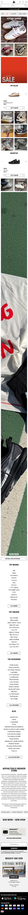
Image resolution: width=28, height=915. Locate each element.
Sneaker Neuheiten (17, 812)
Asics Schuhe (14, 699)
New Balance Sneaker (14, 670)
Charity (14, 719)
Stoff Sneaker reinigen (14, 731)
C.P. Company (14, 587)
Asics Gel (14, 630)
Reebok (14, 578)
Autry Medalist (14, 618)
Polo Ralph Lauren (14, 590)
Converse (14, 580)
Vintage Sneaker (14, 739)
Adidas (14, 573)
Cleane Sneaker (14, 684)
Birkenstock (14, 597)
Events (14, 724)
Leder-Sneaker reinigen (14, 734)
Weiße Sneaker (14, 665)
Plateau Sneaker (14, 679)
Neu (3, 13)
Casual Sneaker (14, 677)
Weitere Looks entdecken (12, 558)
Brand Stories (14, 717)
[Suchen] (25, 5)
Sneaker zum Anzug (14, 748)
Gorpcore (14, 751)
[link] (14, 2)
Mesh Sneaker (14, 696)
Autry (14, 582)
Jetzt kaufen (14, 108)
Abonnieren (14, 848)
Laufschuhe (14, 672)
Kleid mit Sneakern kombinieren (14, 727)
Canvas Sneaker (14, 682)
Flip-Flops (14, 691)
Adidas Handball (14, 639)
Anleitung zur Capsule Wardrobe (14, 741)
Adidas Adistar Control (14, 623)
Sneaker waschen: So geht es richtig (14, 729)
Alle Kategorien (14, 705)
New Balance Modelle (14, 736)
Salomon (14, 594)
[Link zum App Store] (6, 898)
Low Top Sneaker (14, 675)
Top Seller (13, 13)
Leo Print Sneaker (14, 694)
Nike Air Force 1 (14, 635)
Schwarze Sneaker (14, 667)
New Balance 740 (14, 644)
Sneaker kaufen (6, 812)
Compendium (14, 722)
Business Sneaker (14, 687)
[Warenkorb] (26, 2)
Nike (14, 570)
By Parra (14, 585)
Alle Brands (14, 606)
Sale (7, 13)
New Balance (14, 575)
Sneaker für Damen (14, 689)
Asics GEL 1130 (14, 647)
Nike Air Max (14, 637)
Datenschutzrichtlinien (9, 852)
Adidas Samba (22, 13)
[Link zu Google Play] (20, 898)
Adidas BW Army (14, 625)
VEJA (14, 592)
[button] (4, 108)
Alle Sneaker (14, 653)
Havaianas (14, 599)
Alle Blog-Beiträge (14, 757)
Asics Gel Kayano (14, 627)
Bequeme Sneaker (14, 743)
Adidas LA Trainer (14, 632)
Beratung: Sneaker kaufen (14, 746)
